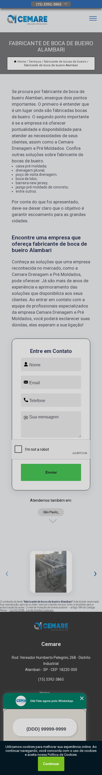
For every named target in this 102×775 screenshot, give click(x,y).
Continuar (51, 764)
